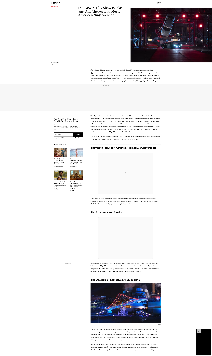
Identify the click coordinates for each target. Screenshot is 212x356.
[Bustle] (55, 3)
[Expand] (198, 330)
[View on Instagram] (126, 173)
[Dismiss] (209, 330)
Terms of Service (78, 137)
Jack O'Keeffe (55, 62)
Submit (78, 134)
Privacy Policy (58, 138)
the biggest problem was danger (147, 81)
